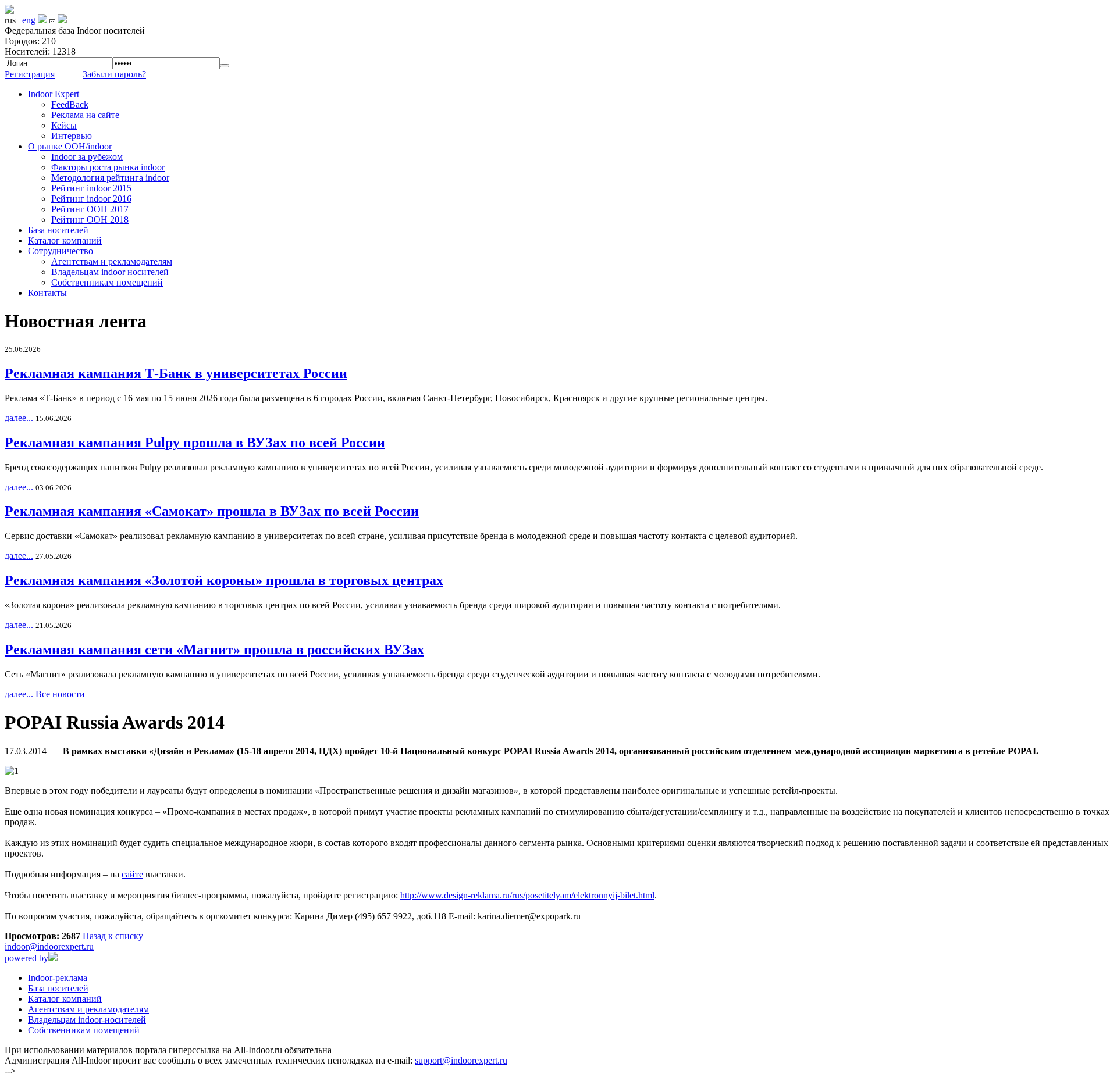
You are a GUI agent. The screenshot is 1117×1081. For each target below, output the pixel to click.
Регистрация (30, 74)
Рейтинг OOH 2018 (90, 219)
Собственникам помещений (107, 282)
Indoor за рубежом (87, 157)
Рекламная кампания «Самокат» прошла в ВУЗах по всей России (212, 511)
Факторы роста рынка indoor (108, 167)
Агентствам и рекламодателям (111, 261)
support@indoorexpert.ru (461, 1060)
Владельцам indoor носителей (110, 272)
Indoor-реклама (57, 978)
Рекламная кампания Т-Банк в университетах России (176, 373)
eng (28, 20)
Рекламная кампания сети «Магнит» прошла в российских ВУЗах (214, 649)
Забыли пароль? (114, 74)
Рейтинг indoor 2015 (91, 188)
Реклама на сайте (85, 115)
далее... (19, 418)
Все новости (60, 694)
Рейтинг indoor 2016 (91, 199)
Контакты (47, 293)
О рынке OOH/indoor (70, 146)
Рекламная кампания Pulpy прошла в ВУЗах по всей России (195, 442)
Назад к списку (113, 936)
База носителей (58, 230)
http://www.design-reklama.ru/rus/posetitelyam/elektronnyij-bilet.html (527, 895)
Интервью (71, 136)
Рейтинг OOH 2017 (90, 209)
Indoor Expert (53, 94)
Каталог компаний (65, 240)
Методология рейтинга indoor (110, 178)
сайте (132, 874)
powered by (26, 958)
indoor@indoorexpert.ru (49, 946)
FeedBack (69, 104)
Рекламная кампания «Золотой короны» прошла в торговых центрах (224, 580)
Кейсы (64, 125)
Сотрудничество (60, 251)
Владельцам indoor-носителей (87, 1020)
